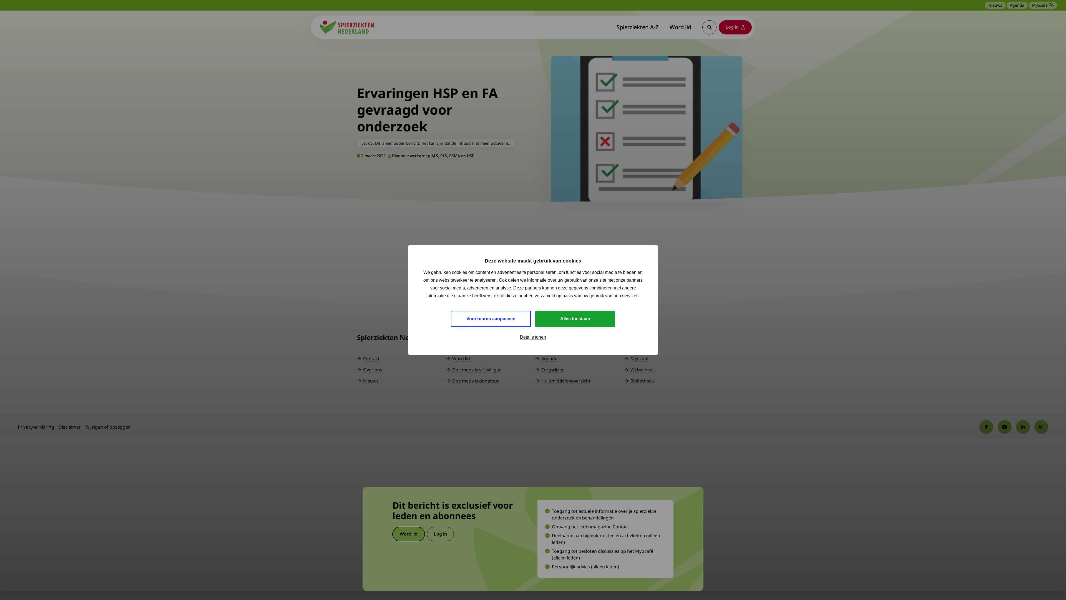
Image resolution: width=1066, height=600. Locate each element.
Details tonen (533, 337)
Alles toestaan (575, 318)
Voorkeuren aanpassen (491, 318)
